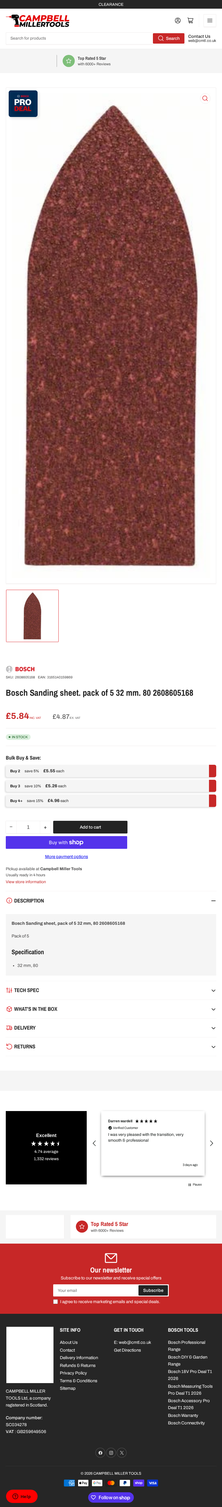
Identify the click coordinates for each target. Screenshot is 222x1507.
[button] (94, 1143)
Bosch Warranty (183, 1415)
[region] (153, 1143)
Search (173, 38)
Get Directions (127, 1350)
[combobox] (95, 38)
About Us (69, 1342)
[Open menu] (210, 20)
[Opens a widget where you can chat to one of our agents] (22, 1497)
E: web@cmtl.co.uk (132, 1342)
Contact (67, 1350)
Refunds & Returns (78, 1365)
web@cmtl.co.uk (202, 41)
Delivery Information (79, 1357)
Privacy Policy (73, 1373)
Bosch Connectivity (186, 1423)
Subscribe (153, 1290)
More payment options (66, 856)
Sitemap (68, 1388)
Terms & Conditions (78, 1380)
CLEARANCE (111, 4)
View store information (26, 882)
